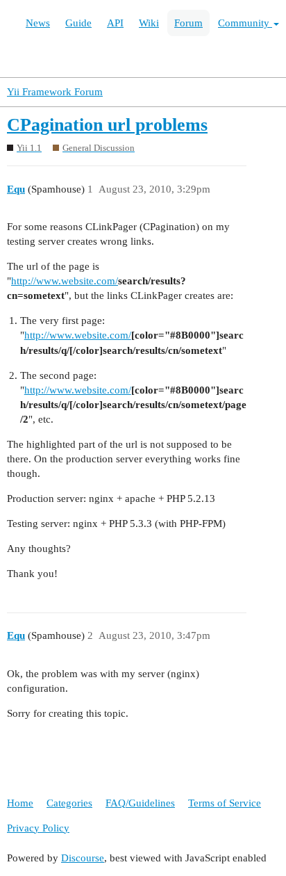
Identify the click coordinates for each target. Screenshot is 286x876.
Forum (188, 23)
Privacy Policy (38, 828)
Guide (78, 23)
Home (20, 803)
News (38, 23)
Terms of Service (224, 803)
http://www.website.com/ (64, 280)
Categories (69, 803)
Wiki (149, 23)
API (115, 23)
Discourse (82, 857)
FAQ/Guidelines (140, 803)
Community (245, 23)
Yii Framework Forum (55, 91)
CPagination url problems (107, 125)
